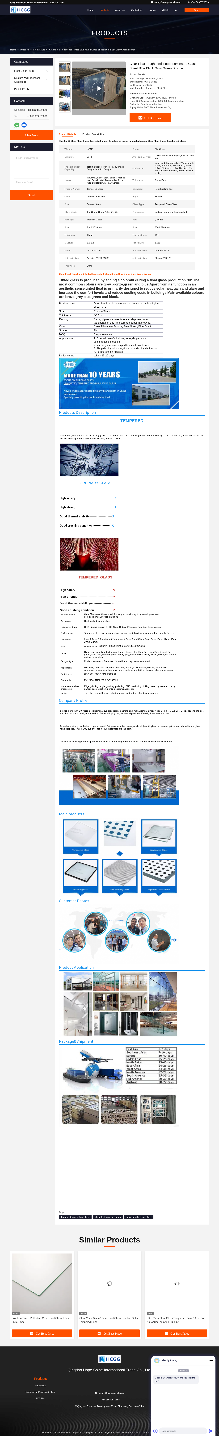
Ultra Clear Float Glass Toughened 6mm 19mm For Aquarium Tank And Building (176, 1320)
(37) (22, 88)
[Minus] (211, 1360)
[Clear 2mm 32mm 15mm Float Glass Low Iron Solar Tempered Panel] (109, 1283)
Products (104, 10)
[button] (64, 111)
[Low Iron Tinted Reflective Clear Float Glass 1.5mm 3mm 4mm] (42, 1283)
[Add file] (155, 1430)
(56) (27, 80)
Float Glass (39, 49)
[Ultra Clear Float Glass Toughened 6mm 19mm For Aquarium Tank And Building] (177, 1283)
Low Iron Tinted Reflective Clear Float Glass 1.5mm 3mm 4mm (41, 1320)
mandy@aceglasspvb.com (167, 2)
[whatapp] (16, 125)
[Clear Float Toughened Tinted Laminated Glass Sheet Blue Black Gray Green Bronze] (99, 88)
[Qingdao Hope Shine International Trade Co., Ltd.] (20, 10)
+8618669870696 (199, 2)
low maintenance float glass (75, 1217)
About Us (120, 10)
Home (90, 10)
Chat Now (31, 135)
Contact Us (136, 10)
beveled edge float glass (138, 1217)
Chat (196, 10)
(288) (24, 71)
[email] (24, 125)
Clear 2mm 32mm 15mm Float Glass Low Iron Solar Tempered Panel (108, 1320)
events (152, 10)
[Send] (211, 1430)
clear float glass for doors (108, 1217)
